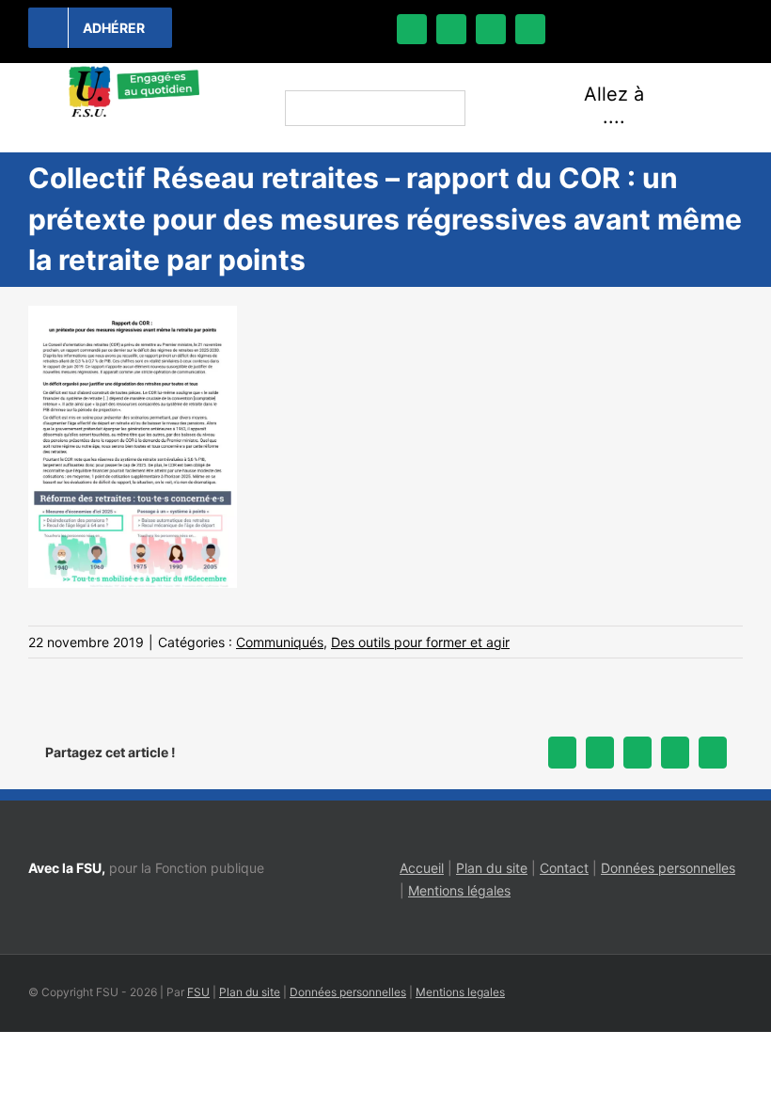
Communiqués (279, 642)
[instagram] (491, 29)
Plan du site (491, 868)
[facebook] (412, 29)
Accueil (422, 868)
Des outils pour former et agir (420, 642)
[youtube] (530, 29)
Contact (564, 868)
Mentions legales (460, 992)
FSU (198, 992)
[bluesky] (451, 29)
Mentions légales (459, 890)
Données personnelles (668, 868)
